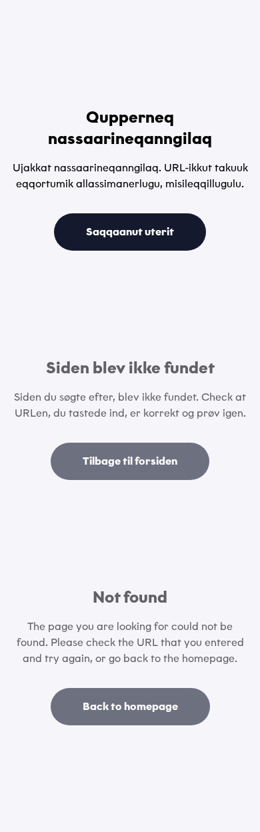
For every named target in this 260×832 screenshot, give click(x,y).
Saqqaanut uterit (130, 231)
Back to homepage (130, 706)
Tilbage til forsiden (130, 461)
